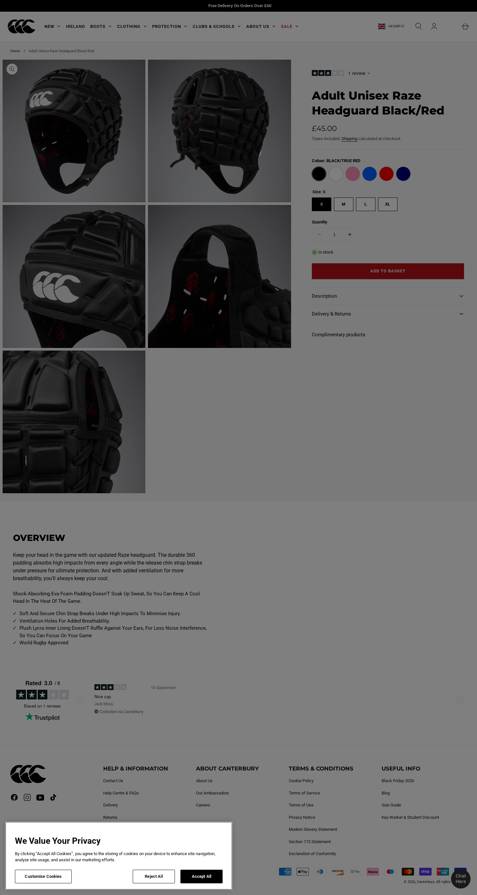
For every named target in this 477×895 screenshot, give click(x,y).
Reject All (154, 876)
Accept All (201, 876)
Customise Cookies (43, 876)
